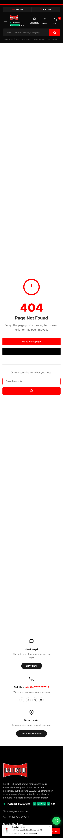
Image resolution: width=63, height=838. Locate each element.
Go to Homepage (31, 341)
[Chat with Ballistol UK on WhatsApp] (56, 821)
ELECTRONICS (40, 39)
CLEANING (52, 39)
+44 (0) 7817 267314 (36, 687)
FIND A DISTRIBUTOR (31, 734)
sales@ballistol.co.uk (17, 811)
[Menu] (5, 21)
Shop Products (31, 351)
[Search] (54, 32)
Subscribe (51, 831)
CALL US (47, 9)
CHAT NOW (31, 666)
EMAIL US (19, 9)
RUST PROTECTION (23, 39)
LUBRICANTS (8, 39)
